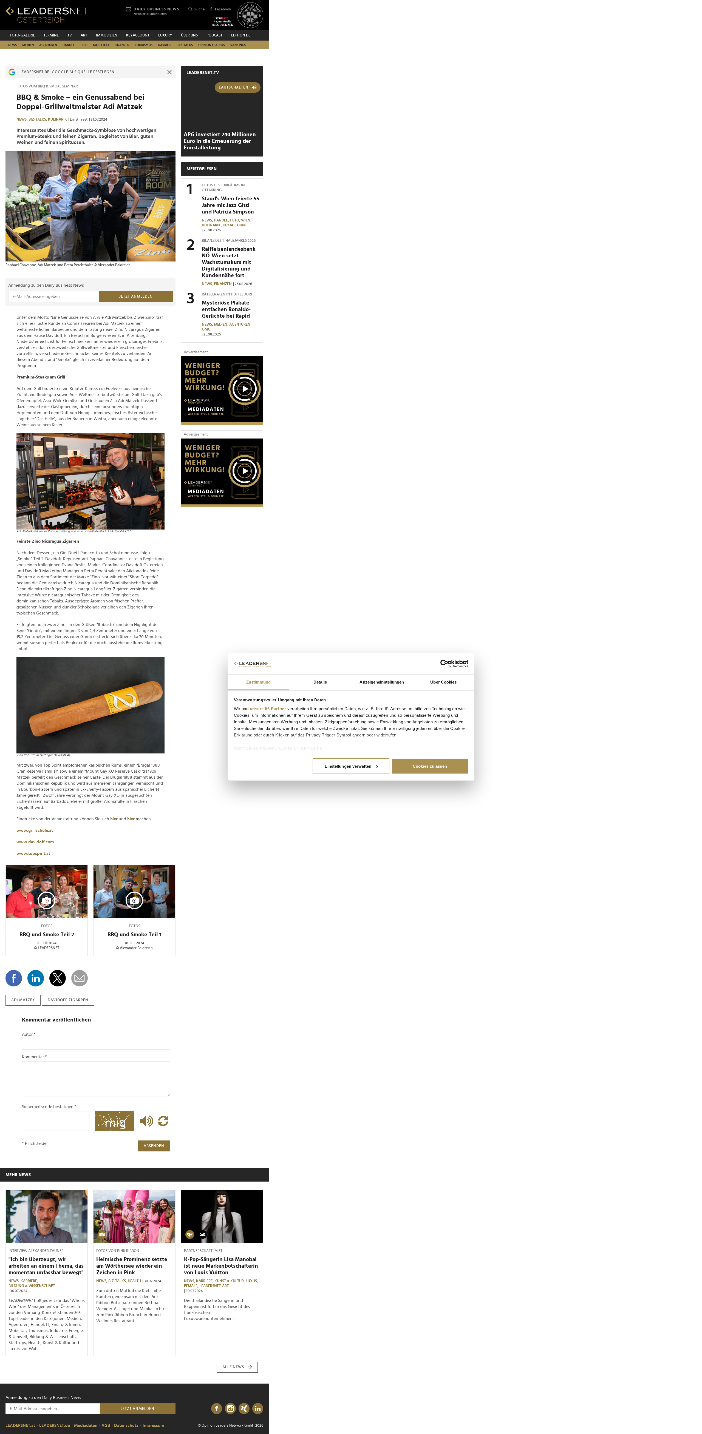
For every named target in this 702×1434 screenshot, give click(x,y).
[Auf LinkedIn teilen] (35, 978)
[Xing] (244, 1408)
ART (84, 35)
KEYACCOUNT (137, 35)
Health (134, 1281)
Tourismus (143, 45)
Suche (199, 9)
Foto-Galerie (22, 35)
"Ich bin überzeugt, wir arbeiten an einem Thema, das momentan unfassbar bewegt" (46, 1266)
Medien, (221, 324)
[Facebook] (216, 1408)
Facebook (223, 9)
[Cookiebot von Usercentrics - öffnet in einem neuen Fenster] (444, 664)
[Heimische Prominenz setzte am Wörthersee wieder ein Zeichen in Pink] (134, 1216)
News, (22, 119)
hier (114, 819)
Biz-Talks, (38, 119)
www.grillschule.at (34, 830)
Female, (191, 1286)
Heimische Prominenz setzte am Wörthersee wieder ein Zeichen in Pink (131, 1266)
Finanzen (122, 45)
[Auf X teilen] (57, 978)
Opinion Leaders (211, 45)
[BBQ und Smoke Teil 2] (46, 891)
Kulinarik (57, 119)
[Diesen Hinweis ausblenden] (169, 72)
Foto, (235, 220)
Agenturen (48, 45)
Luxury (165, 35)
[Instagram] (230, 1408)
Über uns (189, 35)
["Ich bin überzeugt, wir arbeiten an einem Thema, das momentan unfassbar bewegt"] (46, 1216)
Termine (51, 35)
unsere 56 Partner (268, 708)
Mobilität (101, 45)
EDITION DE (240, 35)
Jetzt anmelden (136, 296)
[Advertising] (222, 390)
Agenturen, (240, 324)
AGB (105, 1425)
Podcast (214, 35)
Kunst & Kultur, (230, 1281)
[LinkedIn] (257, 1408)
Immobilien (106, 35)
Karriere (165, 45)
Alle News (233, 1367)
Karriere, (30, 1281)
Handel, (222, 220)
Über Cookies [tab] (443, 681)
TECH (83, 45)
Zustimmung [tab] (258, 681)
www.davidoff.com (35, 842)
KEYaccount (235, 225)
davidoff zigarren (68, 1000)
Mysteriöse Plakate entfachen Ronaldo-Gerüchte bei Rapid (226, 309)
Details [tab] (320, 681)
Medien (28, 45)
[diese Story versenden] (79, 978)
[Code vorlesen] (145, 1121)
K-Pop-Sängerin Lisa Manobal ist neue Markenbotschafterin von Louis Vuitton (221, 1266)
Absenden (154, 1146)
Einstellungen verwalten (348, 766)
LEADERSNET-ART (214, 1286)
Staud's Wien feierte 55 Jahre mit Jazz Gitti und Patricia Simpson (230, 205)
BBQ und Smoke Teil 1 (134, 934)
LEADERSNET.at (20, 1425)
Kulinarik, (212, 225)
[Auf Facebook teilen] (13, 978)
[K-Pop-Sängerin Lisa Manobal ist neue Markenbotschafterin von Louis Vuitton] (222, 1216)
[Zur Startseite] (46, 14)
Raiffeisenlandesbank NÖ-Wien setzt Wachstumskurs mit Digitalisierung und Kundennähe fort (229, 262)
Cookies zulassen (430, 766)
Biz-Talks (185, 45)
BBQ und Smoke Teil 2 (46, 934)
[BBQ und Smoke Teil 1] (134, 891)
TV (69, 35)
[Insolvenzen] (223, 21)
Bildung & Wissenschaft (32, 1286)
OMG (206, 329)
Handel (69, 45)
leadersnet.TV (202, 72)
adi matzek (23, 1000)
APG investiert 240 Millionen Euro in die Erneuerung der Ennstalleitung (220, 141)
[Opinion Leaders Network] (250, 15)
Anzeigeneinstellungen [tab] (382, 681)
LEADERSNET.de (54, 1425)
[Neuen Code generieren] (163, 1121)
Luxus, (252, 1281)
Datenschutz (126, 1425)
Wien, (246, 220)
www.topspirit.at (33, 853)
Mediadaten (85, 1425)
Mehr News (18, 1175)
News (12, 45)
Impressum (153, 1425)
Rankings (238, 45)
